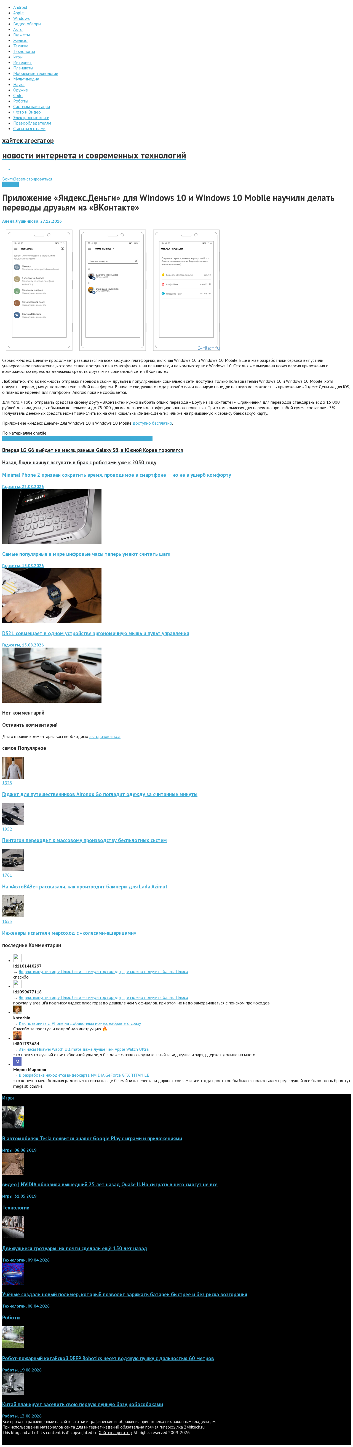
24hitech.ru (194, 1427)
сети (113, 438)
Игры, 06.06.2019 (19, 1150)
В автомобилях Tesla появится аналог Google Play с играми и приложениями (92, 1138)
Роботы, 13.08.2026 (22, 1416)
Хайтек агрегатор (115, 1432)
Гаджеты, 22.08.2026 (23, 486)
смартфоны (128, 438)
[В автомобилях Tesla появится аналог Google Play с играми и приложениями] (13, 1127)
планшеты (99, 438)
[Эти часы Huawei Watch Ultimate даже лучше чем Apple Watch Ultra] (17, 1038)
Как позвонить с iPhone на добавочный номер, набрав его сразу (80, 1023)
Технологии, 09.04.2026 (26, 1260)
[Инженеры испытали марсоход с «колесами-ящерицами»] (13, 915)
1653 (7, 921)
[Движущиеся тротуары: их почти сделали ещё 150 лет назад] (13, 1236)
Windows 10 (78, 438)
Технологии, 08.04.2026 (26, 1306)
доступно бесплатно (152, 423)
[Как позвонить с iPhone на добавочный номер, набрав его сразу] (17, 1012)
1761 (7, 875)
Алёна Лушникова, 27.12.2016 (32, 221)
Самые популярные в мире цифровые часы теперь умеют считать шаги (86, 554)
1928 (7, 782)
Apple (21, 438)
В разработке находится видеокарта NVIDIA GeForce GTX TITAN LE (84, 1075)
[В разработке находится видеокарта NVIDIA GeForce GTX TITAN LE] (17, 1064)
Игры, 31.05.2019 (19, 1196)
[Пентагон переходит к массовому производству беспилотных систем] (13, 823)
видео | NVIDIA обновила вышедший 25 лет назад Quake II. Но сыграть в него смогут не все (110, 1184)
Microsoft (41, 438)
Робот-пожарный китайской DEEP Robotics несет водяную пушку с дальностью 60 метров (108, 1358)
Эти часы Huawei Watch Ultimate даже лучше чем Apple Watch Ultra (84, 1049)
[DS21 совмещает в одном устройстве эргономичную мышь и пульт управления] (51, 701)
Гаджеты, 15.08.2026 (23, 565)
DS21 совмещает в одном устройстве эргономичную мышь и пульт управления (95, 633)
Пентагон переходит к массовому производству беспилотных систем (84, 840)
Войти (8, 179)
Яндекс (146, 438)
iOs (29, 438)
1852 (7, 829)
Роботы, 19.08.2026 (22, 1370)
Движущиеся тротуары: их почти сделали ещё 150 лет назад (74, 1248)
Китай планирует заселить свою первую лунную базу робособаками (82, 1404)
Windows (10, 184)
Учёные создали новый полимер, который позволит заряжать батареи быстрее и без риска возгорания (124, 1294)
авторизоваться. (105, 736)
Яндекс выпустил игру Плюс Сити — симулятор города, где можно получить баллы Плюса (103, 971)
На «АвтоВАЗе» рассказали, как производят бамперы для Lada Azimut (84, 886)
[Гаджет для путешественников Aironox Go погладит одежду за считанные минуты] (13, 777)
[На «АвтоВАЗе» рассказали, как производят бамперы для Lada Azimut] (13, 869)
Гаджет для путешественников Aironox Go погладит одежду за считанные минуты (99, 794)
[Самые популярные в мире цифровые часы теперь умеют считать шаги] (51, 621)
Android (9, 438)
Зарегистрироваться (33, 179)
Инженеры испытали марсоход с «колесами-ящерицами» (69, 932)
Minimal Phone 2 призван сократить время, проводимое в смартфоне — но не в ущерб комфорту (116, 474)
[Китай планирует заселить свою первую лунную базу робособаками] (13, 1393)
